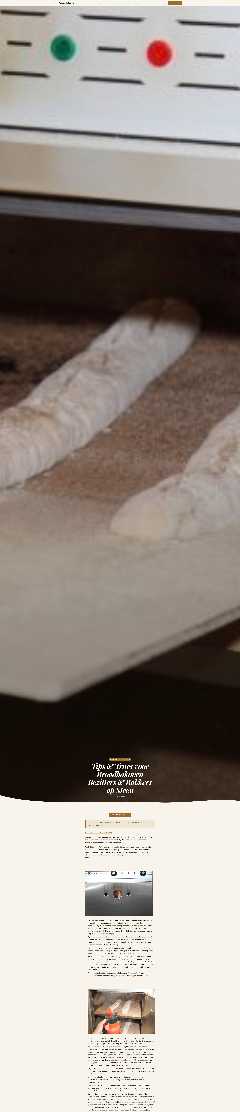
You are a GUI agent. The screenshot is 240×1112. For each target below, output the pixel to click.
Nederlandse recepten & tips (120, 759)
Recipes (118, 3)
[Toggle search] (165, 3)
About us (136, 3)
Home (100, 3)
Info (127, 3)
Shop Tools (175, 3)
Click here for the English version (98, 832)
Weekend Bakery (66, 2)
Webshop (108, 3)
